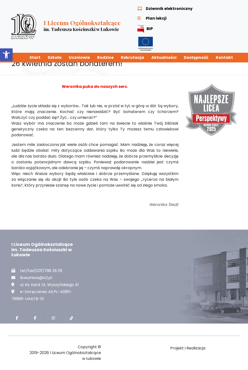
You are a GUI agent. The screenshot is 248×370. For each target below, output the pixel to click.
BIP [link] (150, 28)
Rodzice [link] (105, 57)
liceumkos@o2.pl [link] (36, 277)
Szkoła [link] (55, 57)
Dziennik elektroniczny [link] (169, 8)
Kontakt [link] (224, 57)
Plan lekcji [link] (156, 18)
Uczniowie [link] (79, 57)
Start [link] (35, 57)
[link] (6, 54)
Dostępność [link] (196, 57)
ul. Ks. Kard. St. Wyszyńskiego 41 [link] (49, 284)
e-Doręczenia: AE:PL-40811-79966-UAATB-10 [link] (41, 295)
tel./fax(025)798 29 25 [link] (41, 270)
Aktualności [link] (164, 57)
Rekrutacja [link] (132, 57)
